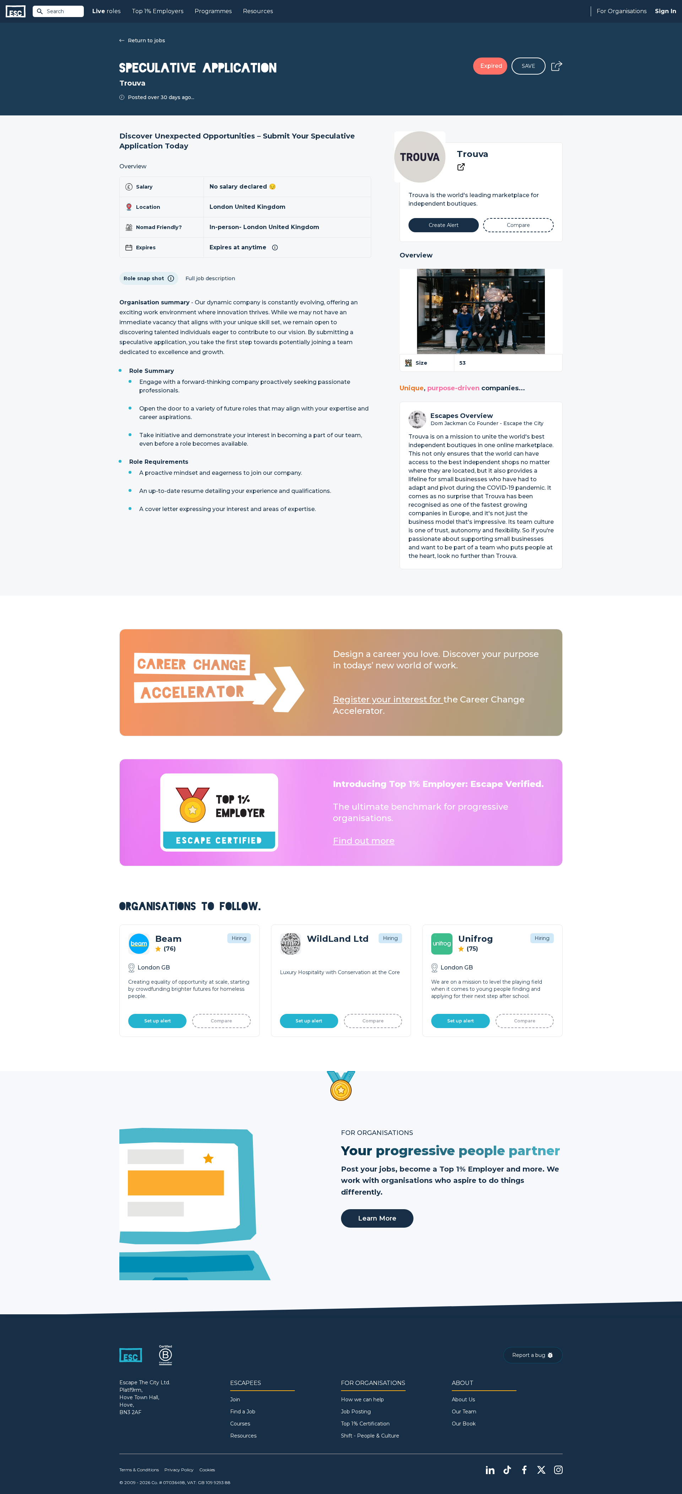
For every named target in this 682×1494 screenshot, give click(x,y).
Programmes (213, 11)
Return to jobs (146, 40)
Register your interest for (388, 699)
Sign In (665, 11)
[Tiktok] (507, 1470)
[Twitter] (541, 1470)
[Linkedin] (490, 1470)
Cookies (207, 1469)
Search (55, 11)
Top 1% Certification (365, 1423)
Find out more (364, 841)
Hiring (239, 938)
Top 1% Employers (157, 11)
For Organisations (621, 11)
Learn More (377, 1218)
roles (106, 11)
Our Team (464, 1411)
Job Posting (356, 1411)
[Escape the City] (16, 11)
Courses (240, 1423)
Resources (258, 11)
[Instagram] (558, 1470)
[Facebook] (524, 1470)
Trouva (472, 154)
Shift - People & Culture (370, 1436)
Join (235, 1399)
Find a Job (242, 1411)
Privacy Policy (179, 1469)
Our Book (464, 1423)
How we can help (362, 1399)
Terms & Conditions (139, 1469)
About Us (463, 1399)
